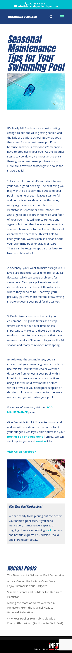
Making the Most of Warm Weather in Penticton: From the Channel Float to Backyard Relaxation (31, 607)
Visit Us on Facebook (21, 451)
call (48, 530)
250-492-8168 (36, 3)
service (41, 441)
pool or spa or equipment (25, 436)
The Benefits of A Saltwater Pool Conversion (35, 575)
